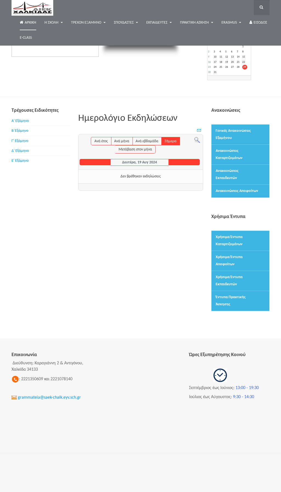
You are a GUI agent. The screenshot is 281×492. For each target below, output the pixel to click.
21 (238, 62)
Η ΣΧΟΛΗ (51, 23)
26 (226, 67)
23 (209, 67)
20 (232, 62)
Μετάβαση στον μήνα (135, 149)
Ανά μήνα (121, 141)
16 (209, 62)
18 (221, 62)
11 (221, 57)
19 (226, 62)
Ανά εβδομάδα (147, 141)
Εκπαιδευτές (157, 23)
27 (232, 67)
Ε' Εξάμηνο (20, 161)
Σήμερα (170, 141)
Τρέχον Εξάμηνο (86, 23)
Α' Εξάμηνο (20, 121)
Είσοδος (260, 23)
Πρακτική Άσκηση (195, 23)
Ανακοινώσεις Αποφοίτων (237, 191)
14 (238, 57)
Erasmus (229, 23)
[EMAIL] (199, 131)
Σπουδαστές (124, 23)
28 (238, 67)
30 (209, 72)
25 (221, 67)
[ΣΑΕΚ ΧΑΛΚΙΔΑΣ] (32, 7)
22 (243, 62)
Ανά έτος (101, 141)
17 (215, 62)
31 (215, 72)
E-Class (26, 38)
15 (243, 57)
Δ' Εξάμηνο (20, 151)
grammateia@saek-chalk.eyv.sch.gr (49, 397)
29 (244, 67)
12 (226, 57)
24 (215, 67)
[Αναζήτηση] (197, 140)
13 (232, 57)
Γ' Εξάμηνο (20, 141)
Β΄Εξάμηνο (20, 131)
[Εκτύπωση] (194, 131)
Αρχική (30, 23)
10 (215, 57)
